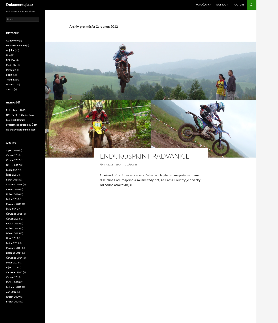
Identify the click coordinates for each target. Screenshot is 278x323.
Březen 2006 (13, 301)
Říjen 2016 (12, 175)
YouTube (238, 5)
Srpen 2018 (12, 150)
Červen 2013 (13, 277)
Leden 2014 (12, 262)
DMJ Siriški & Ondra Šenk (20, 115)
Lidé (8, 55)
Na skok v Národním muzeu (21, 129)
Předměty (11, 65)
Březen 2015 (13, 233)
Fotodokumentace (16, 45)
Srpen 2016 (12, 179)
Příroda (10, 70)
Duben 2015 (13, 228)
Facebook (222, 5)
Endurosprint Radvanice (144, 156)
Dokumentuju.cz (19, 5)
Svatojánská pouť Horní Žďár (21, 125)
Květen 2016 (13, 189)
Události (131, 164)
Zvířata (9, 89)
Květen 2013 (13, 282)
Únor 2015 (12, 238)
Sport (120, 164)
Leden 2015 (12, 243)
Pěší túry (10, 60)
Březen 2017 (13, 165)
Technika (11, 79)
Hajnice (10, 50)
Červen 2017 (13, 160)
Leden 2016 (12, 199)
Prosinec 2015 (14, 204)
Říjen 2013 (12, 267)
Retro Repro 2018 (15, 110)
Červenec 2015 (14, 214)
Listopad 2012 (14, 287)
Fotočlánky (203, 5)
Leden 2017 (12, 170)
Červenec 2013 (14, 272)
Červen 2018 (13, 155)
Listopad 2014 (14, 253)
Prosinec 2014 (14, 248)
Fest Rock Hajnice (15, 120)
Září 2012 (11, 292)
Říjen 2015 (12, 209)
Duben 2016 (13, 194)
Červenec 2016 (14, 184)
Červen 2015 (13, 219)
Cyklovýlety (12, 40)
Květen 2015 (13, 223)
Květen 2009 (13, 297)
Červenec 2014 (14, 258)
